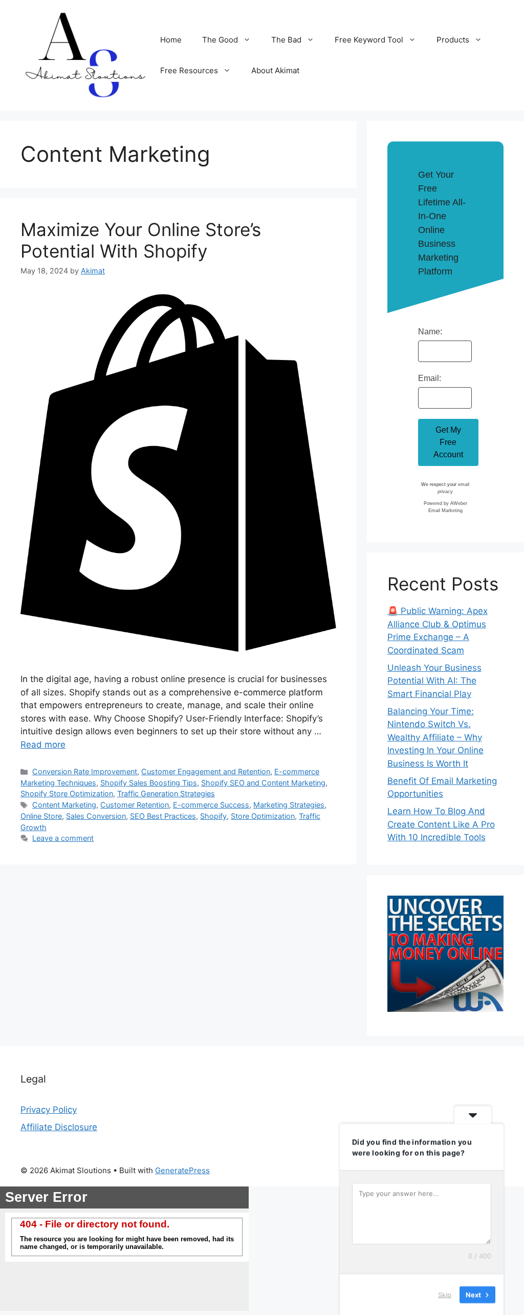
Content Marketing (64, 804)
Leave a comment (63, 838)
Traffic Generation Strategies (166, 793)
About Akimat (275, 70)
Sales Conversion (96, 816)
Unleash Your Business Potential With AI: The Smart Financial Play (434, 681)
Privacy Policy (48, 1110)
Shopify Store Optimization (66, 793)
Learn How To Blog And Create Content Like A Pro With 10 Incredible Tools (441, 824)
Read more (43, 744)
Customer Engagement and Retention (205, 771)
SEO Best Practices (163, 816)
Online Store (41, 816)
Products (452, 40)
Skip (444, 1294)
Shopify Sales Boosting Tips (148, 782)
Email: (429, 378)
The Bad (286, 40)
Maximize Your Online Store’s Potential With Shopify (140, 240)
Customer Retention (134, 804)
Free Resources (189, 70)
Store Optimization (263, 816)
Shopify (213, 816)
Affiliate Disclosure (58, 1127)
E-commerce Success (211, 804)
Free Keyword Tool (369, 40)
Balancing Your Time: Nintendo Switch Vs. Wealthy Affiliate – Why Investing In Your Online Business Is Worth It (435, 737)
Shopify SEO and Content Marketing (263, 782)
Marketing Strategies (288, 804)
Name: (430, 331)
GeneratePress (182, 1170)
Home (171, 40)
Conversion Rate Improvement (84, 771)
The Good (220, 40)
